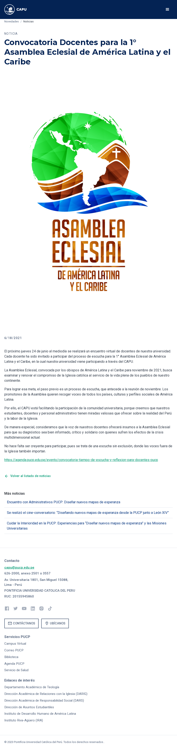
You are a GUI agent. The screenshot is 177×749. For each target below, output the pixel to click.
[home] (19, 9)
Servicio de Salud (16, 670)
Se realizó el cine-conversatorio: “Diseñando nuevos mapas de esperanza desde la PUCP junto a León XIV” (88, 513)
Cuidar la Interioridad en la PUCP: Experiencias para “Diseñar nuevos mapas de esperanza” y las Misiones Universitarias (86, 525)
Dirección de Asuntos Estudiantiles (29, 707)
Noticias (28, 21)
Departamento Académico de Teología (31, 687)
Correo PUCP (14, 650)
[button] (167, 9)
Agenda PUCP (14, 664)
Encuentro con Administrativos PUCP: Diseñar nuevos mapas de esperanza (63, 502)
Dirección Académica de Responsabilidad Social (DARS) (44, 700)
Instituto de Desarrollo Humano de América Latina (40, 714)
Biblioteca (11, 657)
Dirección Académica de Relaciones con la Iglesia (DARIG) (45, 694)
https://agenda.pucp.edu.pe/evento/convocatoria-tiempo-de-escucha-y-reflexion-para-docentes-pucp (81, 460)
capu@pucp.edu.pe (19, 567)
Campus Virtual (15, 644)
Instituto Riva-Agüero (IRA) (23, 720)
